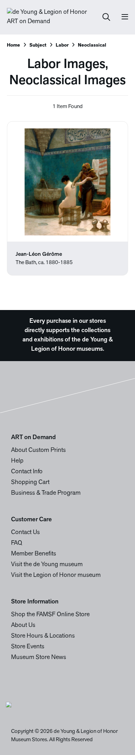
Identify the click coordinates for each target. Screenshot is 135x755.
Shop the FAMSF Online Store (50, 615)
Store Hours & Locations (43, 636)
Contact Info (27, 472)
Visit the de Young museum (47, 565)
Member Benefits (33, 554)
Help (17, 461)
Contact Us (25, 533)
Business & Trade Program (46, 493)
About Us (23, 625)
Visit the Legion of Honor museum (56, 575)
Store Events (27, 647)
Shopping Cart (30, 483)
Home (13, 45)
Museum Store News (38, 658)
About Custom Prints (38, 450)
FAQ (16, 543)
